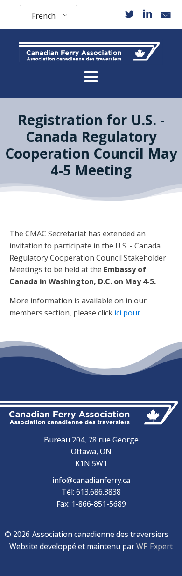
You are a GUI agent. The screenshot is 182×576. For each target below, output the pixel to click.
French (44, 16)
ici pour (127, 313)
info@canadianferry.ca (91, 480)
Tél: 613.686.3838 (91, 492)
